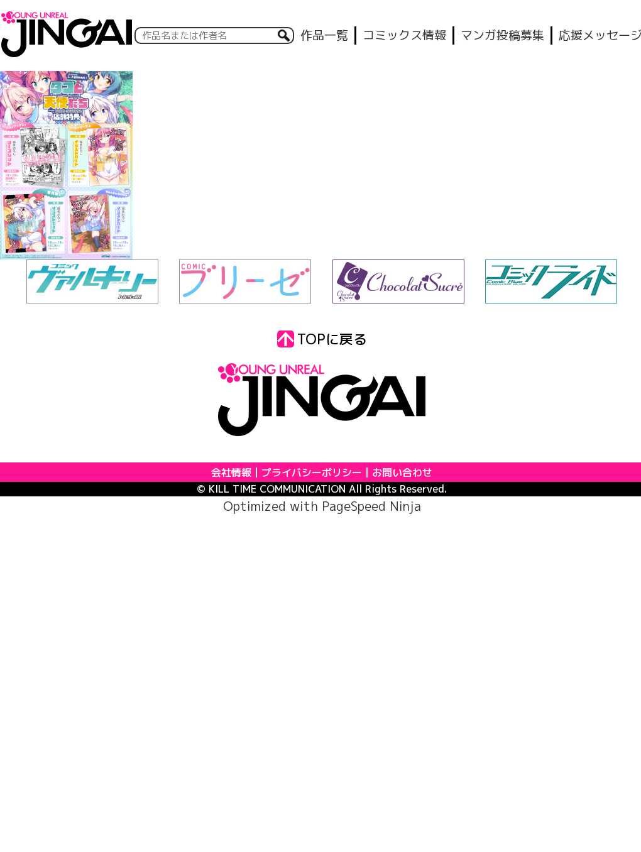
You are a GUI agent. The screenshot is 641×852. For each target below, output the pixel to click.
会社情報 (231, 472)
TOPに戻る (332, 339)
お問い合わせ (402, 472)
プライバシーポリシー (311, 472)
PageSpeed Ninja (371, 506)
